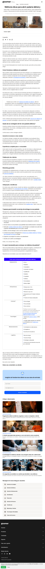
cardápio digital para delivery (15, 226)
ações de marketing (8, 173)
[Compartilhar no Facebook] (7, 39)
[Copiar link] (12, 39)
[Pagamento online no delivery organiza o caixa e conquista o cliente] (22, 407)
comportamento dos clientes (21, 188)
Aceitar (3, 567)
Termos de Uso (4, 557)
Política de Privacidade (6, 559)
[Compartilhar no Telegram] (5, 39)
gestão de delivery (33, 316)
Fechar (8, 567)
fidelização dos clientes (34, 161)
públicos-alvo (29, 204)
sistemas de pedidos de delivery (26, 101)
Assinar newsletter (22, 392)
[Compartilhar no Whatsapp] (3, 39)
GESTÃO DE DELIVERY (7, 414)
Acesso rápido (7, 31)
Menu (41, 2)
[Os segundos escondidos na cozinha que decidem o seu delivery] (22, 465)
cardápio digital (37, 179)
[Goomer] (4, 524)
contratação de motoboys (19, 77)
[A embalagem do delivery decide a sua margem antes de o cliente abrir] (22, 445)
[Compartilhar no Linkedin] (10, 39)
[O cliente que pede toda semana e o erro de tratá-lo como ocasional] (22, 426)
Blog (17, 4)
